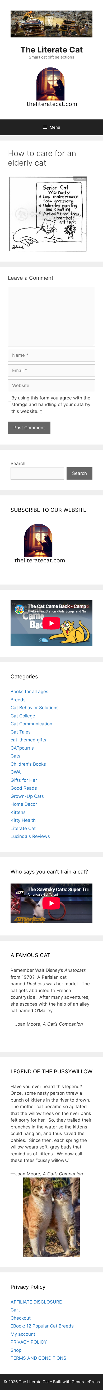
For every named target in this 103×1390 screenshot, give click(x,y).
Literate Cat (23, 828)
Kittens (18, 812)
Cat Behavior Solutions (35, 707)
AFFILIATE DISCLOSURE (36, 1302)
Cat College (23, 715)
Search (18, 463)
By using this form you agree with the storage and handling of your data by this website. (50, 404)
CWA (16, 772)
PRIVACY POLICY (29, 1342)
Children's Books (28, 764)
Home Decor (24, 804)
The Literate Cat (51, 49)
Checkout (21, 1318)
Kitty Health (23, 820)
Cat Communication (31, 723)
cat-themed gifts (28, 739)
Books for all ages (29, 691)
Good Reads (24, 788)
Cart (15, 1309)
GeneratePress (86, 1381)
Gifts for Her (24, 780)
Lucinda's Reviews (30, 836)
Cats (15, 756)
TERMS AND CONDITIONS (38, 1358)
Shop (16, 1350)
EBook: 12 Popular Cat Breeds (42, 1326)
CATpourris (22, 748)
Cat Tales (21, 732)
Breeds (18, 699)
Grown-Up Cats (27, 796)
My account (23, 1334)
